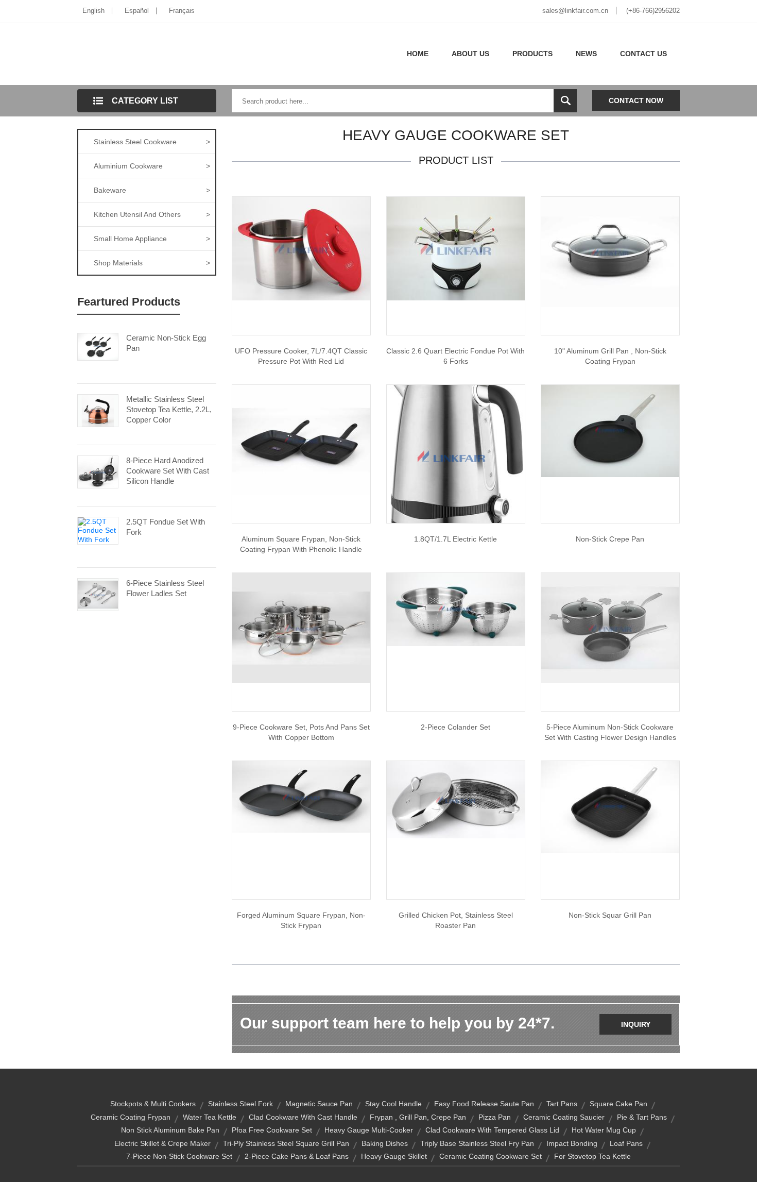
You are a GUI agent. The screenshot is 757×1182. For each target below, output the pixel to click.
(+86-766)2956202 (653, 10)
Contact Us (643, 53)
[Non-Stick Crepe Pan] (610, 430)
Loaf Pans (626, 1143)
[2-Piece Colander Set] (456, 609)
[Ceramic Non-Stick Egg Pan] (98, 346)
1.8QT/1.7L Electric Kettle (455, 539)
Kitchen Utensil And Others (152, 214)
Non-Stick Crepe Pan (610, 539)
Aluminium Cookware (152, 166)
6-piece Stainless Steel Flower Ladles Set (165, 588)
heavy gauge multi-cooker (368, 1130)
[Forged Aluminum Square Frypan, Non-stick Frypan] (301, 796)
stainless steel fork (240, 1104)
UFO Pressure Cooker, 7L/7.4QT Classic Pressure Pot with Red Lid (301, 356)
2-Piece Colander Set (455, 727)
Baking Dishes (385, 1143)
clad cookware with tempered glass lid (492, 1130)
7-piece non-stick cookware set (179, 1156)
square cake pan (618, 1104)
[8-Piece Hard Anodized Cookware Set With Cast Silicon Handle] (98, 471)
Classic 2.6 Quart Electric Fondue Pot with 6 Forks (455, 356)
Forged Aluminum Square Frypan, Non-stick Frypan (301, 920)
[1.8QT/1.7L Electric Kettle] (456, 453)
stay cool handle (393, 1104)
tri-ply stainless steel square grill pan (286, 1143)
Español (137, 10)
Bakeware (152, 190)
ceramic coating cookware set (490, 1156)
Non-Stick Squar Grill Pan (610, 915)
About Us (470, 53)
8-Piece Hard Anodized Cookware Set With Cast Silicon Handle (167, 470)
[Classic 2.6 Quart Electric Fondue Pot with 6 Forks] (456, 248)
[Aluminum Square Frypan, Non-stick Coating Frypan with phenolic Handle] (301, 439)
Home (417, 53)
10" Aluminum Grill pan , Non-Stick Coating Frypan (610, 356)
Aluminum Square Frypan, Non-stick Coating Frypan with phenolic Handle (301, 544)
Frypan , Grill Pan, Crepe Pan (418, 1117)
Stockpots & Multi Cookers (153, 1104)
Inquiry (635, 1024)
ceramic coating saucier (564, 1117)
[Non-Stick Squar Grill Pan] (610, 806)
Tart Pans (561, 1104)
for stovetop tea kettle (592, 1156)
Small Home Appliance (152, 238)
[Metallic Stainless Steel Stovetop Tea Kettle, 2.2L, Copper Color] (98, 410)
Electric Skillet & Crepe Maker (162, 1143)
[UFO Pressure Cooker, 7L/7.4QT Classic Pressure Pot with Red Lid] (301, 248)
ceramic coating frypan (130, 1117)
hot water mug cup (604, 1130)
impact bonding (571, 1143)
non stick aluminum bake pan (170, 1130)
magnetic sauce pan (319, 1104)
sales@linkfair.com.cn (575, 10)
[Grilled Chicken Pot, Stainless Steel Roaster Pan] (456, 799)
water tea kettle (209, 1117)
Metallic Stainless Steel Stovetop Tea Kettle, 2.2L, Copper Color (169, 409)
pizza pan (494, 1117)
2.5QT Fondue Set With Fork (165, 526)
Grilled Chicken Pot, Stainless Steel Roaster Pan (456, 920)
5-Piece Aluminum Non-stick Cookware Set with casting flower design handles (610, 732)
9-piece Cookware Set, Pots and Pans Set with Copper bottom (301, 732)
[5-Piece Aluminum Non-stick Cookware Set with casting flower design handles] (610, 627)
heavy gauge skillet (394, 1156)
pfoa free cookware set (272, 1130)
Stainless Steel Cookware (152, 142)
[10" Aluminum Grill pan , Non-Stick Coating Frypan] (610, 251)
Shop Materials (152, 263)
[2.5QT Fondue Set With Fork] (98, 530)
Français (182, 10)
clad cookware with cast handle (303, 1117)
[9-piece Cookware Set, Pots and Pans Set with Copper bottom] (301, 627)
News (586, 53)
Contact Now (636, 100)
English (93, 10)
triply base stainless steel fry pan (477, 1143)
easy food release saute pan (484, 1104)
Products (532, 53)
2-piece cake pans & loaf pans (297, 1156)
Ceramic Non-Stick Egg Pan (166, 342)
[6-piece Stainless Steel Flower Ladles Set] (98, 593)
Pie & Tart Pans (642, 1117)
